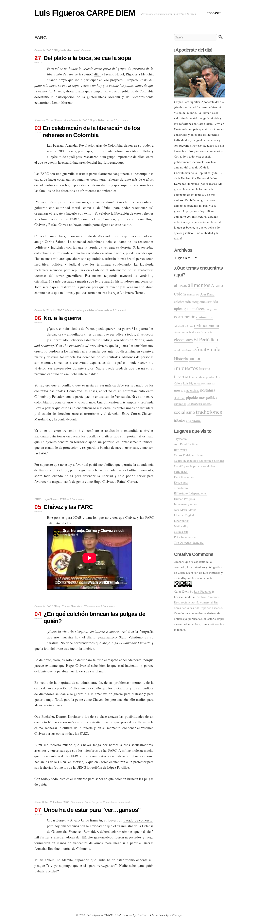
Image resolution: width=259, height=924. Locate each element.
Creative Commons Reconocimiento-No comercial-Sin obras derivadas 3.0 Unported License (198, 602)
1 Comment (85, 50)
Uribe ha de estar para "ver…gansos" (92, 810)
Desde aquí (181, 482)
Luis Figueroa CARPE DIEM (84, 12)
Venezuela (103, 310)
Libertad (181, 377)
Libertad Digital (184, 515)
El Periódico (205, 339)
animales (191, 294)
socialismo (184, 412)
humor (195, 358)
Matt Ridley (181, 526)
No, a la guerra (62, 318)
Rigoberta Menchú (65, 50)
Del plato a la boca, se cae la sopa (87, 58)
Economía (206, 332)
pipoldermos (195, 397)
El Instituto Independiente (190, 493)
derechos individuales (187, 332)
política (211, 397)
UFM (188, 420)
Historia (181, 358)
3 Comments (121, 120)
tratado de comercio (138, 820)
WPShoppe (176, 915)
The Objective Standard (189, 542)
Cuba (191, 326)
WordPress (142, 915)
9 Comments (108, 606)
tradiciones (209, 411)
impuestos (186, 368)
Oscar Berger (92, 802)
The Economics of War (79, 345)
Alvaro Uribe (62, 120)
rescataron (92, 156)
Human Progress (184, 499)
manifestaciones (208, 383)
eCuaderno (181, 488)
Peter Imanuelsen (185, 537)
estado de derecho (184, 350)
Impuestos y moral (185, 504)
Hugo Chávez (50, 499)
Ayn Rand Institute (186, 444)
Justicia (204, 368)
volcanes (196, 420)
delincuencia (206, 325)
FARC (50, 50)
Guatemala (77, 802)
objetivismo (179, 397)
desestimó (42, 96)
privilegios (180, 403)
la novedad (94, 825)
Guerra (70, 310)
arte (197, 294)
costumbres (204, 317)
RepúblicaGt (192, 403)
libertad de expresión (202, 377)
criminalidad (181, 326)
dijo (97, 74)
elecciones (183, 339)
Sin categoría (205, 403)
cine (203, 301)
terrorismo (77, 606)
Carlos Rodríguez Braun (189, 455)
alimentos (199, 285)
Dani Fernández (184, 477)
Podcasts (214, 13)
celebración (182, 301)
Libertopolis (181, 521)
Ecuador (51, 310)
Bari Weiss (180, 450)
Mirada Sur (181, 531)
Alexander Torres (43, 120)
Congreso (211, 309)
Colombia (39, 50)
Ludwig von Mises (86, 310)
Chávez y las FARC (68, 507)
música (180, 390)
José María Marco (185, 510)
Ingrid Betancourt (100, 120)
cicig (195, 301)
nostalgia (207, 390)
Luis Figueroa (192, 383)
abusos (180, 285)
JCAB (63, 499)
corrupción (184, 316)
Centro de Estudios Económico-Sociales (199, 460)
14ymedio (180, 439)
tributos (179, 420)
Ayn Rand (207, 294)
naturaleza (192, 390)
